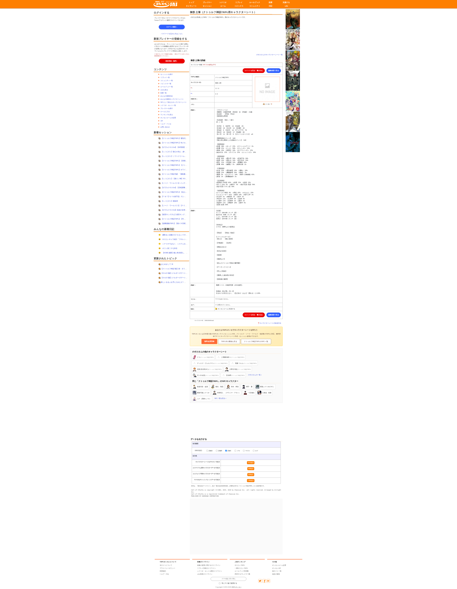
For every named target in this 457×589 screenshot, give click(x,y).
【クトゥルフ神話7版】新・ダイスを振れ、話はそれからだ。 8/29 (185, 269)
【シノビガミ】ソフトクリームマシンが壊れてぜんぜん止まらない (186, 156)
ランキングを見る (166, 115)
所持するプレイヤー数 (242, 574)
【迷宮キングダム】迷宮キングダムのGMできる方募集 (181, 214)
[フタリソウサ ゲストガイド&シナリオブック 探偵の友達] (293, 121)
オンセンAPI (276, 568)
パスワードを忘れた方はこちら (172, 34)
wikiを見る (164, 90)
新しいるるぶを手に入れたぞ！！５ (174, 282)
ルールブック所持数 (242, 571)
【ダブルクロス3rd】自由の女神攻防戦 (175, 210)
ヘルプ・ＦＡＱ (165, 124)
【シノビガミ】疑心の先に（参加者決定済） (178, 152)
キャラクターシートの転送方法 (270, 323)
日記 (270, 6)
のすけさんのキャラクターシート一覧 (269, 55)
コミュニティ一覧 (166, 80)
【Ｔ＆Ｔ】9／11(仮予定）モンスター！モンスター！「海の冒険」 (186, 196)
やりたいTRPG (240, 565)
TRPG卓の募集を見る (229, 341)
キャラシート (191, 6)
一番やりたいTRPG (241, 568)
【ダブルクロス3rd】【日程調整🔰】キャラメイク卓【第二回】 (185, 187)
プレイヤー (207, 2)
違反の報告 (276, 574)
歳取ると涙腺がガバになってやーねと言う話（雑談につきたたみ (186, 235)
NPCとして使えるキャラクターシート (173, 102)
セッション (207, 6)
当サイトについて (166, 565)
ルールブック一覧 (166, 87)
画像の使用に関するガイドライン (208, 565)
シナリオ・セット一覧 (168, 105)
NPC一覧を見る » (220, 398)
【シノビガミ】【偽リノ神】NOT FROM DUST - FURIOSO (183, 179)
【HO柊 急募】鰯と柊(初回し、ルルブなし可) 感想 (181, 253)
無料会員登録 (209, 341)
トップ (191, 2)
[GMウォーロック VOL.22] (293, 101)
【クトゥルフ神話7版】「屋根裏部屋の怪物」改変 (180, 174)
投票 (270, 2)
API (161, 121)
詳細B (220, 451)
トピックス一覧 (165, 84)
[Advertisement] (216, 36)
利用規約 (163, 571)
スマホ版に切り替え (229, 579)
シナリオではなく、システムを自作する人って (179, 244)
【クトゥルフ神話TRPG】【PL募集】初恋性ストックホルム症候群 (186, 219)
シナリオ (223, 2)
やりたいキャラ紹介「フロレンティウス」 (178, 239)
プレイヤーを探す (166, 108)
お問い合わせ (165, 127)
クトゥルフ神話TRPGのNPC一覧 (256, 341)
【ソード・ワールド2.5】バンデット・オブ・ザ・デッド (182, 183)
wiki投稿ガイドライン (204, 574)
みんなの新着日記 (166, 96)
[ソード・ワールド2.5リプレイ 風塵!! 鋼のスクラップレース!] (293, 60)
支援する (286, 2)
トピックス (238, 6)
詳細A (210, 451)
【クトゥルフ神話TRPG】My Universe (175, 143)
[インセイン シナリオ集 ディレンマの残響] (293, 81)
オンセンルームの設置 (168, 118)
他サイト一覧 (276, 571)
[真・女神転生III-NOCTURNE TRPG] (293, 142)
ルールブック (254, 2)
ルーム (223, 6)
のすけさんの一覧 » (255, 375)
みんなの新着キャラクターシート (172, 99)
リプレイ (238, 2)
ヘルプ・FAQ (164, 574)
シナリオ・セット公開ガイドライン (209, 571)
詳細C (229, 451)
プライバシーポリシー (167, 568)
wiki (286, 6)
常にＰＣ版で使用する (229, 583)
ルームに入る (165, 111)
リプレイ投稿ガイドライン (206, 568)
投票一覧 (163, 93)
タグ (256, 451)
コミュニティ (254, 6)
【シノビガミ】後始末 (169, 201)
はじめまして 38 (167, 264)
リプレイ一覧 (165, 77)
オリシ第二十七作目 (169, 248)
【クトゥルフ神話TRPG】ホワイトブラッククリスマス (181, 170)
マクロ (247, 451)
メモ (238, 451)
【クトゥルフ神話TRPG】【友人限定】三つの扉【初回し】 (183, 192)
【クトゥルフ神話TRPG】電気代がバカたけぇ (178, 138)
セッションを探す (166, 74)
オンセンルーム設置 (279, 565)
